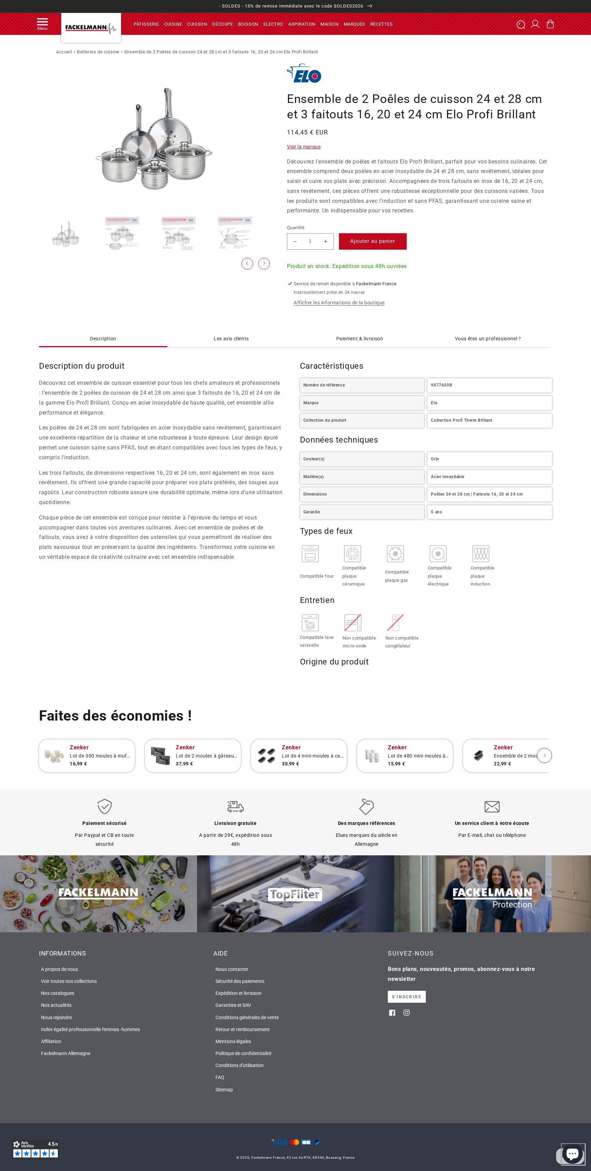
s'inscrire (407, 997)
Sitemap (224, 1089)
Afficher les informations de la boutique (339, 302)
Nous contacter (231, 969)
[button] (42, 23)
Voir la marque (303, 146)
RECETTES (381, 23)
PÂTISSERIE (146, 23)
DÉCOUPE (222, 23)
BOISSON (248, 23)
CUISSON (197, 23)
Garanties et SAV (233, 1005)
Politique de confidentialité (243, 1053)
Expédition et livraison (238, 993)
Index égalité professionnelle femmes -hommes (90, 1029)
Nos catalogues (57, 993)
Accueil (64, 51)
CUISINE (173, 23)
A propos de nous (59, 969)
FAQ (219, 1077)
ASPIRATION (301, 23)
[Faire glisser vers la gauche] (247, 263)
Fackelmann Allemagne (65, 1053)
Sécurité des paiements (239, 981)
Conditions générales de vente (247, 1017)
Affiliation (51, 1041)
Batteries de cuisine (98, 51)
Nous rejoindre (56, 1017)
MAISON (329, 23)
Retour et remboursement (242, 1029)
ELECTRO (273, 23)
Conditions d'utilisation (239, 1065)
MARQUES (354, 23)
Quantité (295, 227)
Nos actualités (56, 1005)
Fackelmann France (268, 1157)
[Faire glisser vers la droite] (264, 263)
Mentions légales (233, 1041)
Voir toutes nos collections (69, 981)
